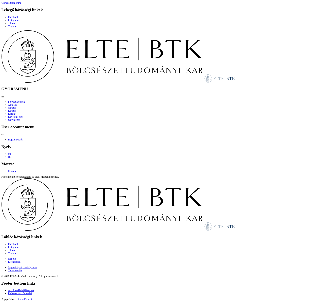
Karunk (12, 113)
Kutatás (12, 110)
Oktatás (12, 107)
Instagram (13, 20)
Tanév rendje (15, 270)
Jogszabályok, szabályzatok (22, 267)
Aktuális (12, 104)
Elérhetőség (14, 261)
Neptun (12, 258)
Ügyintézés (14, 119)
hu (9, 153)
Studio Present (24, 299)
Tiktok (11, 23)
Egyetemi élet (15, 116)
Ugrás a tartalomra (11, 2)
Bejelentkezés (15, 139)
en (9, 156)
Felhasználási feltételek (20, 293)
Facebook (13, 17)
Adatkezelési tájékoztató (21, 290)
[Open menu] (2, 96)
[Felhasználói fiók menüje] (2, 134)
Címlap (12, 171)
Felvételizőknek (16, 101)
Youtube (12, 26)
